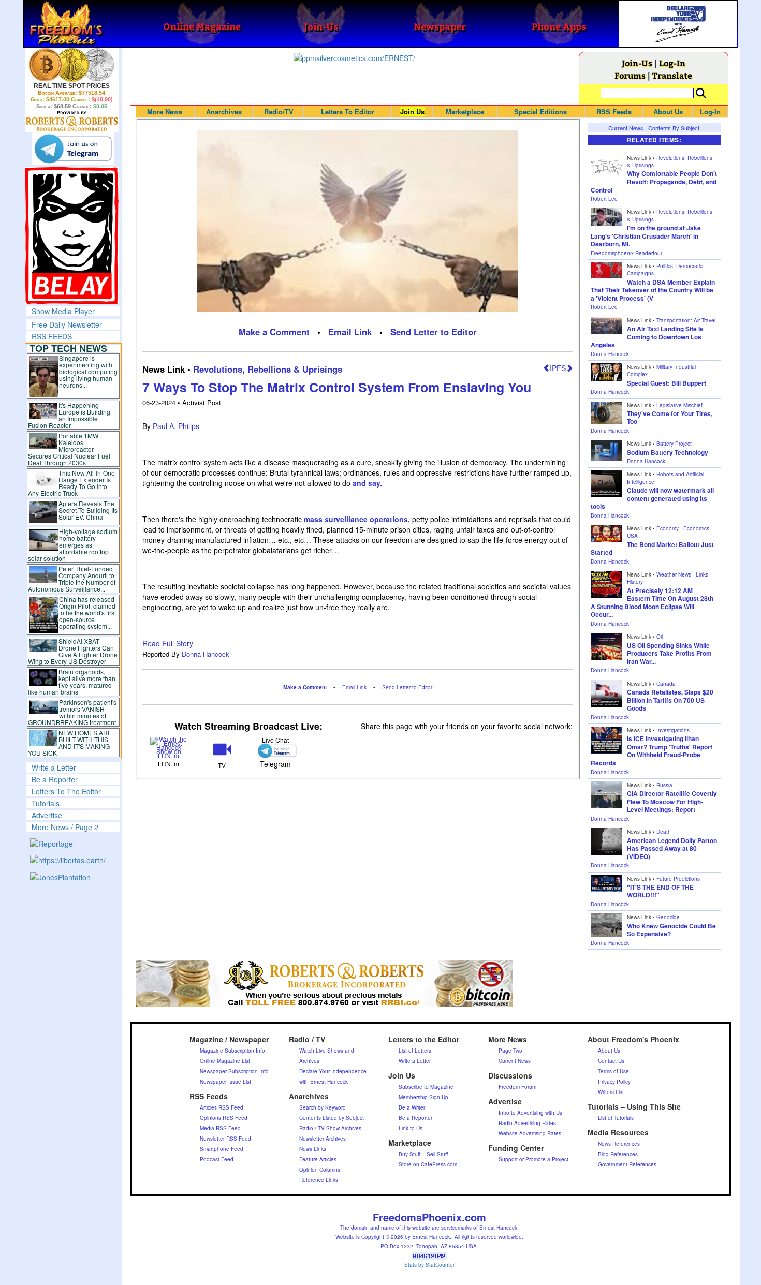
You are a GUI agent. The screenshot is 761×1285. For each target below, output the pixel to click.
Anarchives (224, 111)
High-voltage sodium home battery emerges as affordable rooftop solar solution (73, 545)
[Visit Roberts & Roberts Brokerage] (72, 65)
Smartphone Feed (221, 1149)
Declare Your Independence (333, 1071)
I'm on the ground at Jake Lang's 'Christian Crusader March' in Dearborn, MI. (646, 235)
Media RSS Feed (220, 1128)
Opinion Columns (319, 1169)
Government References (627, 1164)
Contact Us (611, 1061)
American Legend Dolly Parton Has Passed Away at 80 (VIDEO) (672, 848)
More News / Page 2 (65, 827)
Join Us (412, 111)
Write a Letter (54, 767)
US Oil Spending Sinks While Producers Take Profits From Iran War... (669, 653)
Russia (664, 785)
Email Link (350, 332)
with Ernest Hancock (323, 1081)
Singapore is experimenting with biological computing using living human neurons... (88, 371)
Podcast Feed (216, 1159)
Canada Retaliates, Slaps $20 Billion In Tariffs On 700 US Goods (670, 700)
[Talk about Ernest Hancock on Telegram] (275, 751)
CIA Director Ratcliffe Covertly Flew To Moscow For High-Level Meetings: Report (672, 801)
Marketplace (465, 111)
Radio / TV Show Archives (330, 1128)
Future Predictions (678, 878)
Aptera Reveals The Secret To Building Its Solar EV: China (88, 510)
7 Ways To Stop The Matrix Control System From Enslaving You (336, 387)
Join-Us (637, 62)
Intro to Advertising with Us (530, 1112)
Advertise (47, 815)
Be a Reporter (55, 779)
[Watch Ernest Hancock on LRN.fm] (169, 746)
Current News (625, 128)
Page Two (510, 1050)
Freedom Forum (517, 1086)
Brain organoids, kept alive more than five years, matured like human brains (72, 681)
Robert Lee (604, 198)
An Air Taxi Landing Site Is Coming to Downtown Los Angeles (647, 336)
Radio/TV (279, 111)
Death (663, 831)
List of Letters (415, 1050)
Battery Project (674, 443)
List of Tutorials (616, 1117)
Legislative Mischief (679, 405)
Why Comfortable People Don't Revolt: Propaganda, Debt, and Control (654, 181)
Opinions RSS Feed (223, 1117)
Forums (630, 75)
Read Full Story (167, 643)
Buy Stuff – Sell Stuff (423, 1154)
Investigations (673, 730)
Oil (659, 636)
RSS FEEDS (52, 336)
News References (619, 1143)
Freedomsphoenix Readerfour (626, 253)
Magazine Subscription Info (232, 1050)
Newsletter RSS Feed (225, 1138)
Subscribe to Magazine (426, 1086)
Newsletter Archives (322, 1138)
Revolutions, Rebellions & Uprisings (267, 369)
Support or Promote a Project (533, 1159)
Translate (672, 75)
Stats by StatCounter (429, 1264)
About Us (668, 111)
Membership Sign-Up (423, 1097)
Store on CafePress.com (428, 1164)
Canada (666, 683)
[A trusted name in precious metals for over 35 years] (72, 121)
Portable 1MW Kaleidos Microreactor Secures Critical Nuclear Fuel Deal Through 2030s (69, 449)
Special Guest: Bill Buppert (666, 383)
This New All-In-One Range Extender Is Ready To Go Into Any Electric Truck (71, 482)
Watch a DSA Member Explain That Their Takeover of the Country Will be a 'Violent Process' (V (653, 290)
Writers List (611, 1092)
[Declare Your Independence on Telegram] (73, 148)
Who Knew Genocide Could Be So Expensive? (671, 930)
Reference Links (318, 1180)
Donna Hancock (205, 654)
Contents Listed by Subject (331, 1117)
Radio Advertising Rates (527, 1123)
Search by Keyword (322, 1107)
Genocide (668, 917)
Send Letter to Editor (433, 332)
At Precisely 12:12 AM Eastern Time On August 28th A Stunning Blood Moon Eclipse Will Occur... (652, 602)
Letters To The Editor (66, 791)
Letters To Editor (347, 111)
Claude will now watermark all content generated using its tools (652, 498)
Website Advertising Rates (530, 1133)
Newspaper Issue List (225, 1081)
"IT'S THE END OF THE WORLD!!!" (660, 891)
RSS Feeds (614, 111)
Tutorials (46, 803)
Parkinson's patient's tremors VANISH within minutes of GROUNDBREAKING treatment (72, 712)
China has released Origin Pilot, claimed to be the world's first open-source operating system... (87, 612)
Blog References (618, 1154)
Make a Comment (274, 332)
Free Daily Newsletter (67, 324)
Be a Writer (412, 1107)
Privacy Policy (614, 1081)
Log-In (672, 62)
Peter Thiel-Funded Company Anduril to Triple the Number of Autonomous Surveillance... (72, 578)
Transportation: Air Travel (685, 320)
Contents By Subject (673, 128)
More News (164, 111)
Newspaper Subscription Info (234, 1071)
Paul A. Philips (176, 426)
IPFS (558, 368)
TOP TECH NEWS (68, 348)
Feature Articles (317, 1159)
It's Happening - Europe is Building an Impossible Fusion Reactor (69, 415)
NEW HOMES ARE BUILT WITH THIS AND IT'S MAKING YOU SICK (70, 742)
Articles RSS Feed (221, 1107)
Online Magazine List (225, 1061)
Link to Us (410, 1128)
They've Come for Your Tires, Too (669, 417)
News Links (312, 1149)
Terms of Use (613, 1071)
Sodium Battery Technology (667, 452)
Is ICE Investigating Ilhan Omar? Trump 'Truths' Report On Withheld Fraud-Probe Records (651, 750)
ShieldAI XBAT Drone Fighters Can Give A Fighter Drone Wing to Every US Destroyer (73, 651)
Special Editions (540, 111)
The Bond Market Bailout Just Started (652, 548)
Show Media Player (63, 311)
